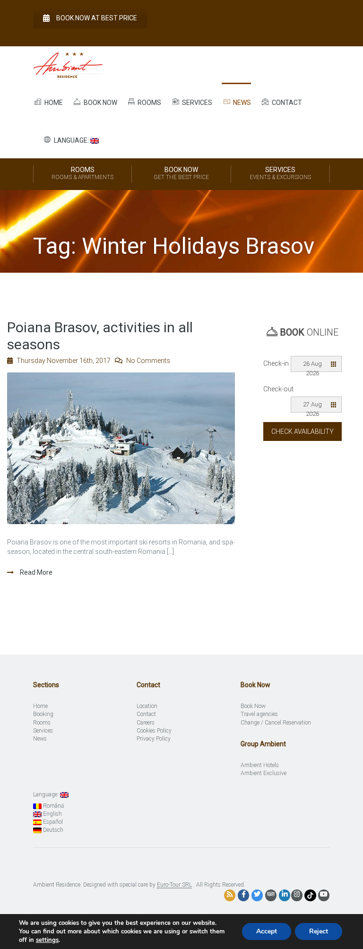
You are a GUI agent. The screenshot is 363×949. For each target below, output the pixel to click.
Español (52, 822)
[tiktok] (310, 894)
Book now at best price (96, 18)
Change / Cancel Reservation (276, 722)
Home (53, 102)
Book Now (181, 173)
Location (147, 706)
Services (196, 102)
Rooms (148, 102)
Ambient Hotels (260, 765)
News (241, 102)
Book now (99, 102)
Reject (318, 931)
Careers (146, 722)
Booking (43, 714)
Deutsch (52, 830)
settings (47, 940)
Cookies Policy (154, 730)
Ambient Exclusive (263, 773)
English (52, 814)
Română (53, 805)
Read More (35, 572)
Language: (71, 140)
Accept (266, 931)
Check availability (302, 431)
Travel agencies (259, 714)
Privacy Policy (154, 738)
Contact (286, 102)
